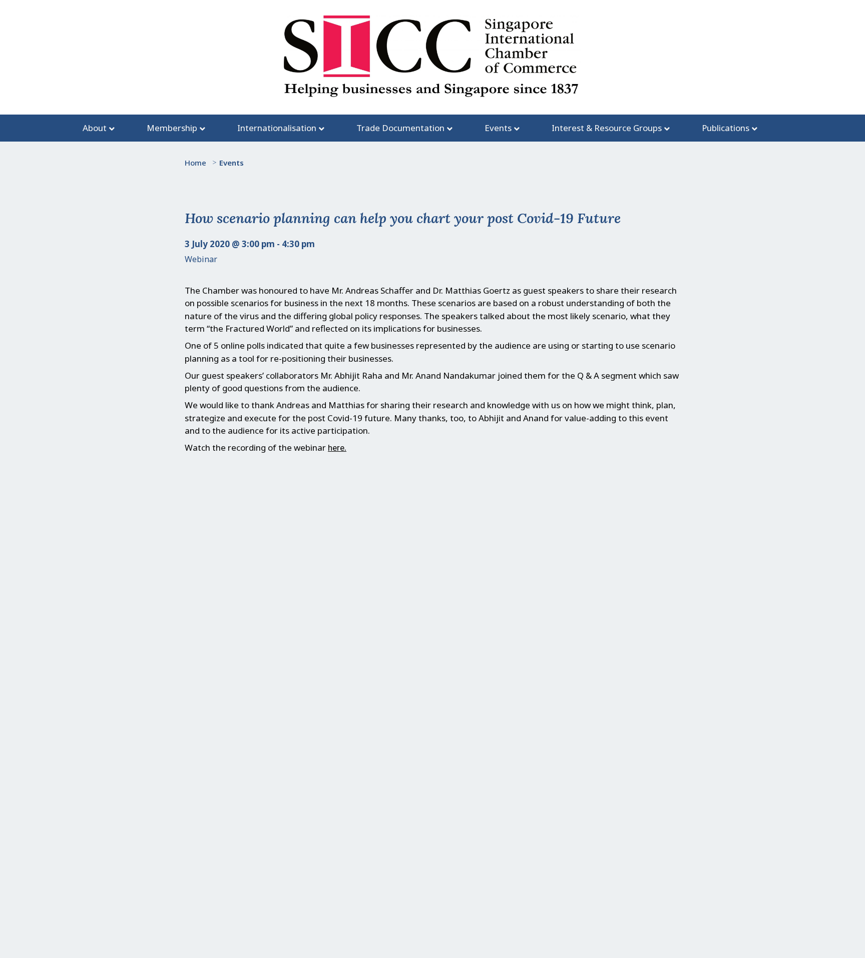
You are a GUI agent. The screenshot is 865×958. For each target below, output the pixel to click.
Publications (725, 128)
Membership (172, 128)
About (95, 128)
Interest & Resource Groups (607, 128)
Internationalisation (276, 128)
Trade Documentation (400, 128)
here (336, 448)
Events (498, 128)
